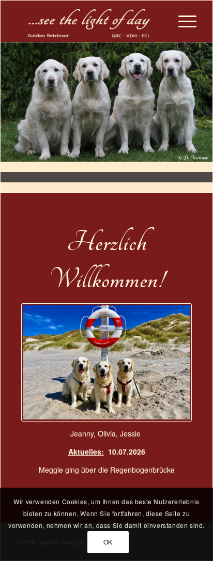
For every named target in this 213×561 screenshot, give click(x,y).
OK (108, 541)
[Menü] (182, 21)
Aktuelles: (86, 451)
